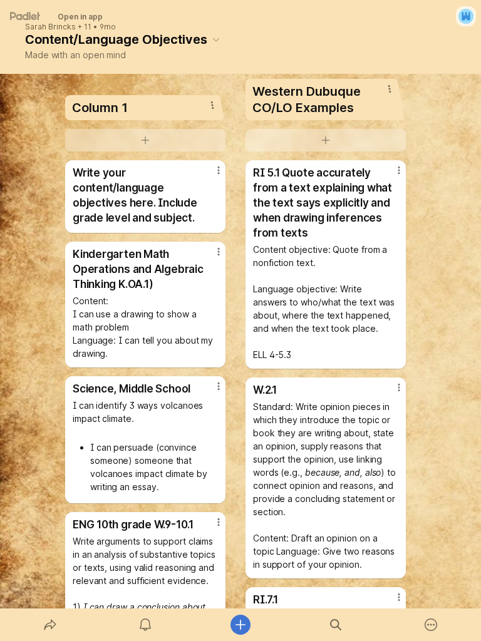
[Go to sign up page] (466, 16)
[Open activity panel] (145, 624)
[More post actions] (210, 175)
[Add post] (240, 624)
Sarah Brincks (50, 27)
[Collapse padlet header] (216, 39)
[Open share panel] (50, 624)
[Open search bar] (335, 624)
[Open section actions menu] (212, 105)
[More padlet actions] (430, 624)
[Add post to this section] (145, 140)
